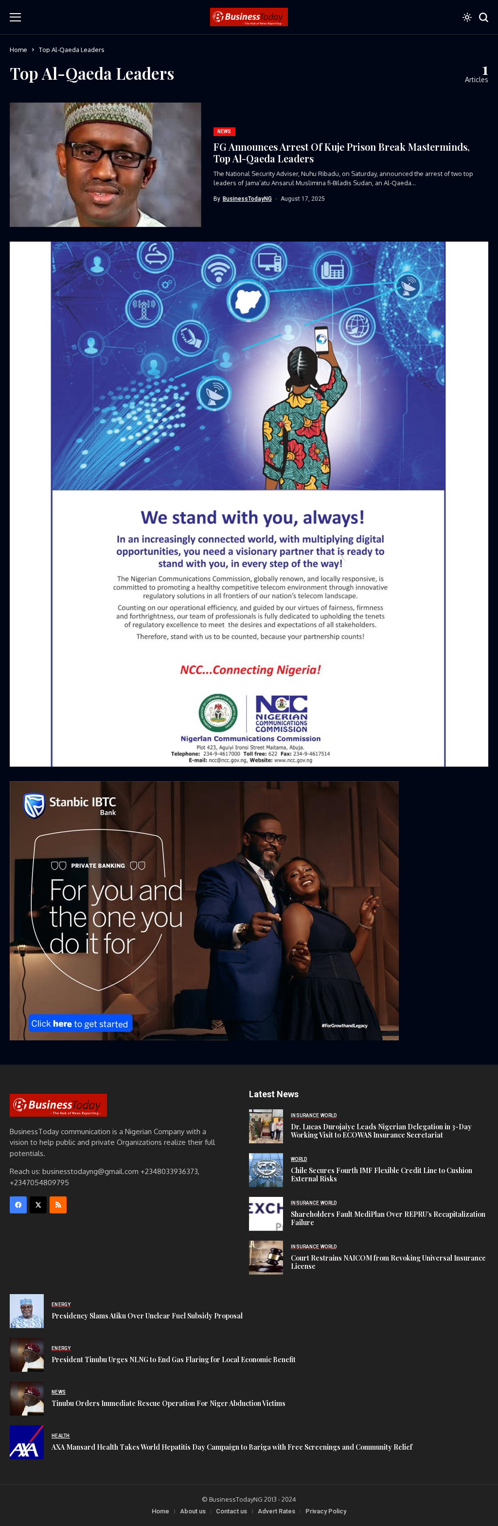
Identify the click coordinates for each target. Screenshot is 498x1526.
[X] (38, 1204)
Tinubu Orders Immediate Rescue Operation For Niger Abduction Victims (168, 1403)
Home (18, 49)
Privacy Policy (325, 1511)
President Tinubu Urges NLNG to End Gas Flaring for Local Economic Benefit (174, 1359)
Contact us (231, 1511)
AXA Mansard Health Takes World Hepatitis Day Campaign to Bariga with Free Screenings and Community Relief (232, 1447)
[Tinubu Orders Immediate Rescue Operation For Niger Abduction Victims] (27, 1399)
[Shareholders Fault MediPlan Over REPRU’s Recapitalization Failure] (266, 1214)
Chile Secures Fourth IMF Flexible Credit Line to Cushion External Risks (381, 1174)
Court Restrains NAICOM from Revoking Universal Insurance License (388, 1262)
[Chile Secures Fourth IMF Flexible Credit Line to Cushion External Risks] (266, 1170)
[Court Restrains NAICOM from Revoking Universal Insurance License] (266, 1258)
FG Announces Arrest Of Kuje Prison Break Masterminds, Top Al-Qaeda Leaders (341, 152)
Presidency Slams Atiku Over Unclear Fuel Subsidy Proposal (147, 1315)
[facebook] (18, 1204)
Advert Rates (276, 1511)
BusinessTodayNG (247, 198)
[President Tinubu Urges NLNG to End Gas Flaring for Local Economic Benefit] (27, 1355)
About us (193, 1511)
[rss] (58, 1204)
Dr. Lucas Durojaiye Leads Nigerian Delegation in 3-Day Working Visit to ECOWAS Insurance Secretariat (381, 1131)
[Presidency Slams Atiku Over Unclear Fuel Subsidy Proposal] (27, 1311)
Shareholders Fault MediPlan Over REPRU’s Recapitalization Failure (388, 1218)
